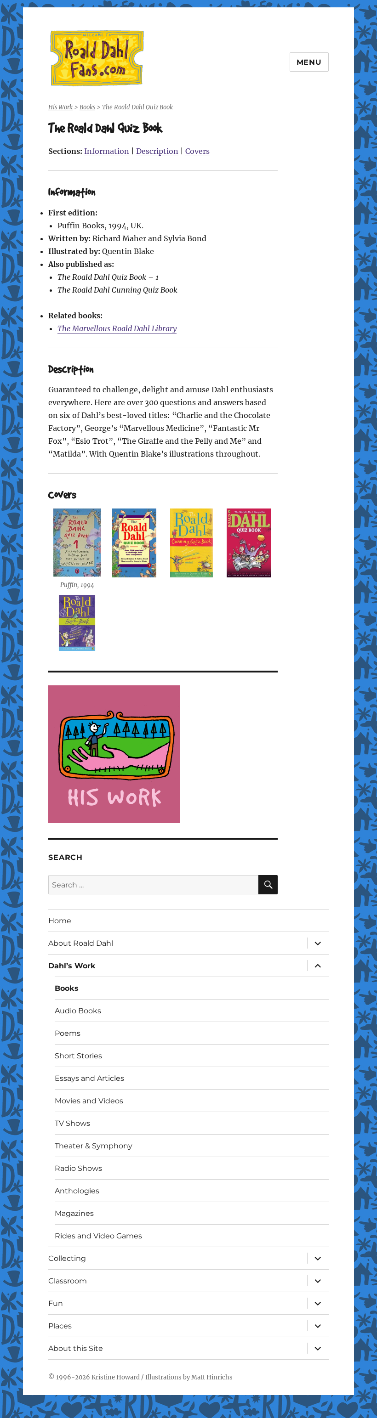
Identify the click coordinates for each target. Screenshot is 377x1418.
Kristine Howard (115, 1377)
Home (59, 920)
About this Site (75, 1348)
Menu (309, 62)
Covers (197, 151)
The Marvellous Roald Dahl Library (117, 328)
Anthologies (77, 1190)
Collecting (67, 1258)
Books (67, 988)
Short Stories (78, 1055)
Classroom (67, 1281)
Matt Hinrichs (212, 1377)
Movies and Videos (89, 1100)
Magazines (74, 1213)
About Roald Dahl (80, 943)
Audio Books (78, 1010)
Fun (55, 1303)
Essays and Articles (89, 1078)
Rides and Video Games (98, 1236)
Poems (67, 1033)
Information (106, 151)
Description (157, 151)
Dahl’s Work (72, 965)
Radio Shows (78, 1168)
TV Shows (72, 1123)
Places (60, 1326)
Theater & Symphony (93, 1145)
